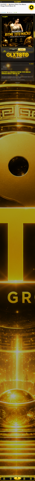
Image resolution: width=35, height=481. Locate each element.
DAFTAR (21, 49)
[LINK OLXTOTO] (17, 31)
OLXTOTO (17, 83)
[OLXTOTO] (31, 7)
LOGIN (13, 49)
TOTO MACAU (4, 12)
